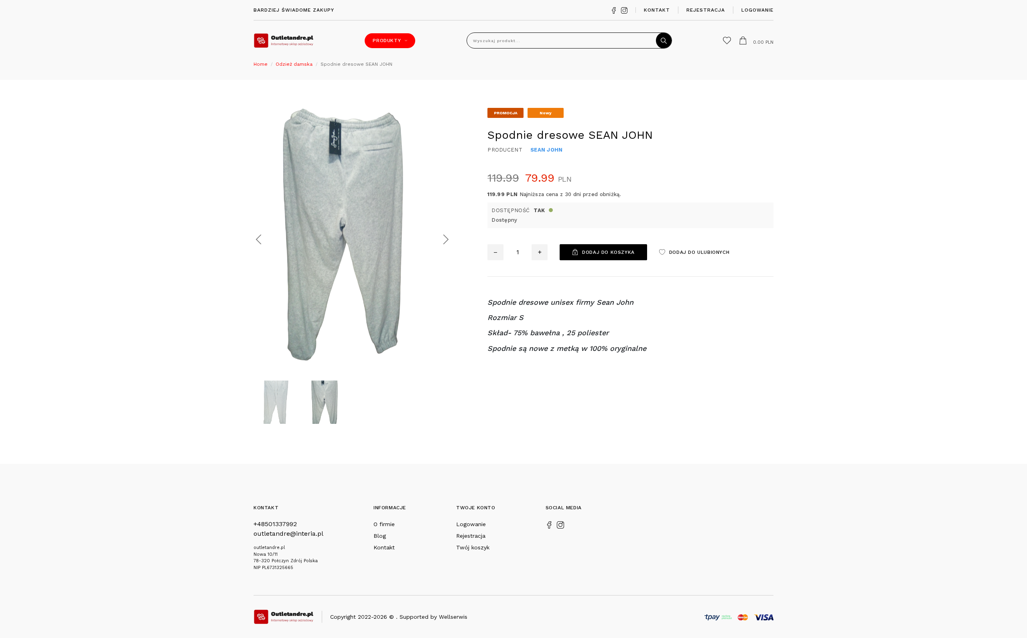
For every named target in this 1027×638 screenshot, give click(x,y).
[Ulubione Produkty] (727, 40)
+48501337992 (275, 524)
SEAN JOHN (546, 150)
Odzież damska (294, 64)
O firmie (384, 524)
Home (261, 64)
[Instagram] (624, 10)
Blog (379, 536)
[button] (259, 239)
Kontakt (657, 10)
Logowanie (757, 10)
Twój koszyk (472, 547)
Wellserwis (453, 617)
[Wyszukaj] (664, 40)
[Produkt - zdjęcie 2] (352, 239)
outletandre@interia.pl (288, 533)
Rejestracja (705, 10)
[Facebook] (614, 10)
